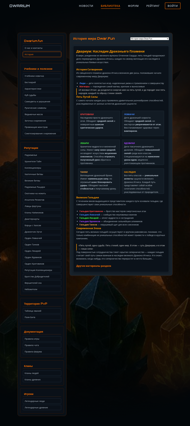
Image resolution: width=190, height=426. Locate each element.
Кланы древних (33, 379)
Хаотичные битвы (34, 174)
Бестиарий (30, 82)
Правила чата (32, 345)
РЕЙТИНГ (153, 6)
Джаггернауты (32, 219)
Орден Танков (32, 244)
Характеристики (33, 88)
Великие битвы (32, 180)
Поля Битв (30, 317)
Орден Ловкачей (33, 238)
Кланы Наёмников (34, 212)
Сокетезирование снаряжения (40, 133)
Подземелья (31, 155)
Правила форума (33, 351)
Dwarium (20, 6)
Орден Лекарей (33, 251)
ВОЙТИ (173, 6)
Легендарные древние (36, 407)
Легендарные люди (35, 401)
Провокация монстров (36, 127)
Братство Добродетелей (37, 276)
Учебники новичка (34, 75)
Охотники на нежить (35, 193)
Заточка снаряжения (35, 120)
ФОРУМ (133, 6)
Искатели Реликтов (34, 199)
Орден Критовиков (34, 263)
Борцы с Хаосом (33, 225)
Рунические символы (35, 107)
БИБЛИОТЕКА (110, 6)
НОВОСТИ (86, 6)
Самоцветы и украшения (37, 101)
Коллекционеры (33, 167)
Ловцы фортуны (33, 206)
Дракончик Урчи (33, 231)
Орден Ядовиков (33, 257)
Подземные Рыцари (35, 187)
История (29, 54)
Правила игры (32, 338)
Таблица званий (33, 310)
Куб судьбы (30, 95)
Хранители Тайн (33, 161)
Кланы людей (32, 373)
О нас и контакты (33, 48)
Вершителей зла (33, 282)
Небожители (31, 289)
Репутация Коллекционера (38, 270)
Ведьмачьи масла (34, 114)
